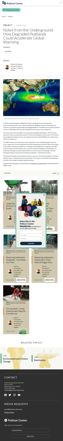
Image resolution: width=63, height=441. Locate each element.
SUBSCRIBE (31, 243)
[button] (31, 223)
